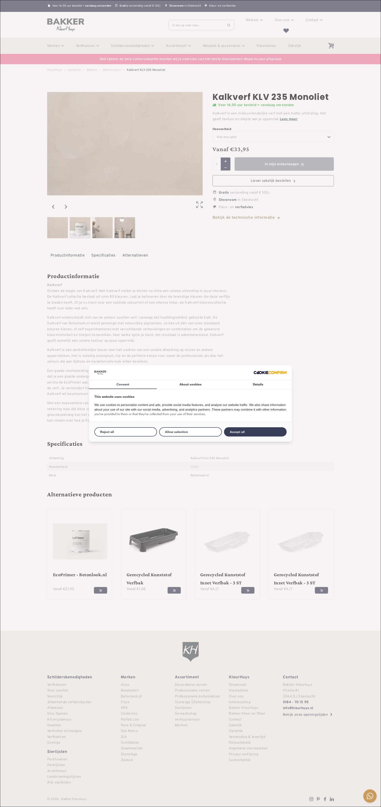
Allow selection (176, 432)
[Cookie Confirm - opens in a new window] (270, 372)
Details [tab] (258, 384)
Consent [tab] (122, 384)
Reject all (107, 432)
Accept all (237, 432)
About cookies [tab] (190, 384)
